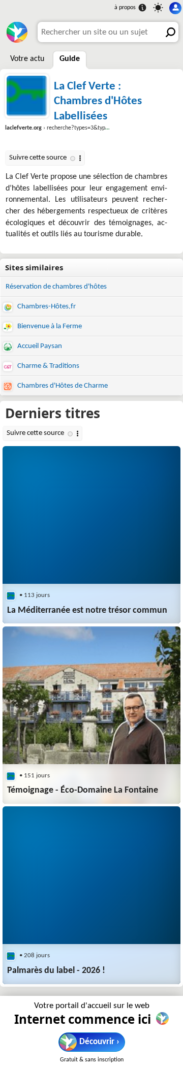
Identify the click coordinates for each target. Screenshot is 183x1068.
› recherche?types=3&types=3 (61, 128)
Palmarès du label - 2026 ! (56, 970)
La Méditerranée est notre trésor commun (87, 610)
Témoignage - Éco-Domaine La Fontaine (82, 790)
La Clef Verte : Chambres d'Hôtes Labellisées (98, 101)
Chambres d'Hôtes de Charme (62, 386)
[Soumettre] (168, 32)
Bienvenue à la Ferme (49, 326)
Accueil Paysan (39, 346)
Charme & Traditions (47, 366)
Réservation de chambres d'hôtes (56, 287)
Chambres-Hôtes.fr (46, 306)
